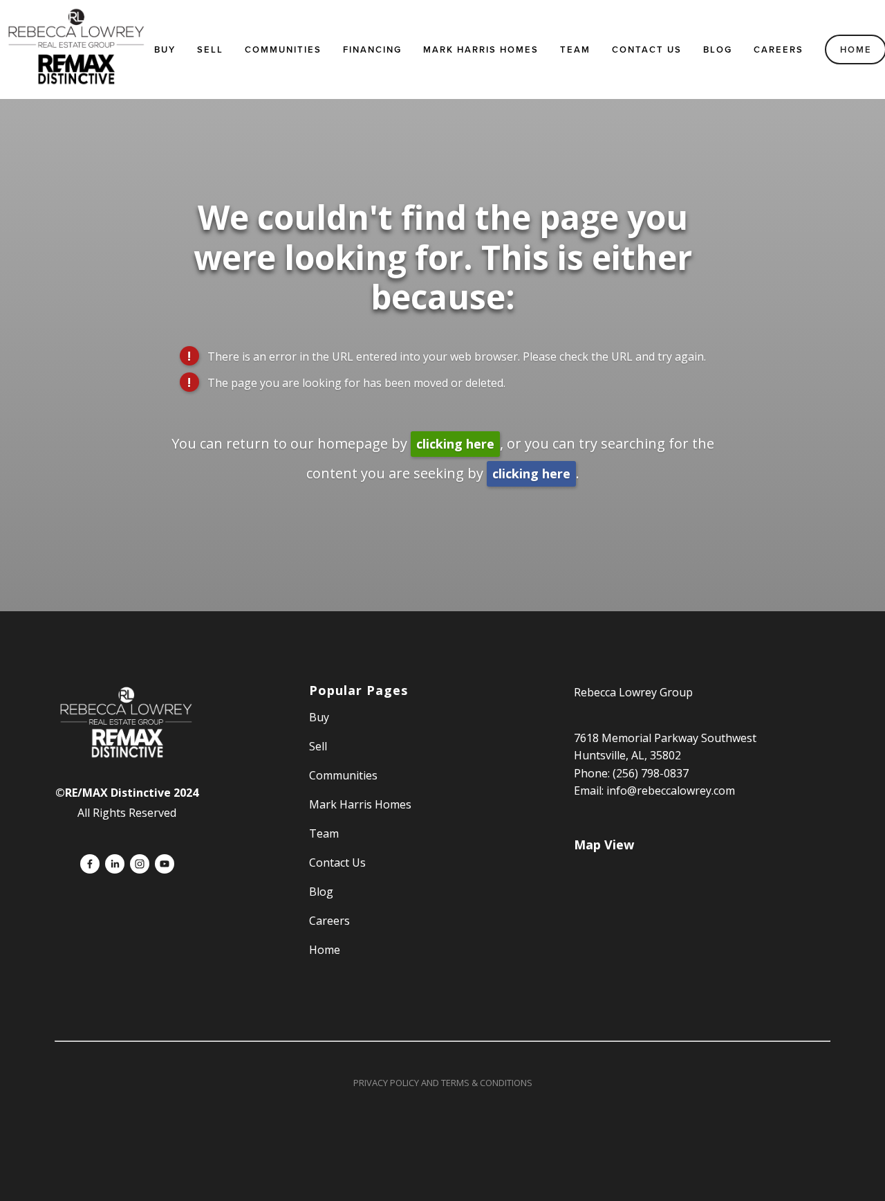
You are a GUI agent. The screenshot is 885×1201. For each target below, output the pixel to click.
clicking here (455, 443)
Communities (283, 49)
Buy (165, 49)
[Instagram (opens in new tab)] (139, 864)
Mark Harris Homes (481, 49)
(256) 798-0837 (651, 773)
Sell (318, 746)
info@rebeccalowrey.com (670, 790)
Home (324, 949)
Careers (778, 49)
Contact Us (647, 49)
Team (575, 49)
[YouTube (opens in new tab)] (164, 864)
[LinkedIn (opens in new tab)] (114, 864)
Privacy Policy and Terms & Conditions (442, 1082)
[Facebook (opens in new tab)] (90, 864)
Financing (372, 49)
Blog (717, 49)
